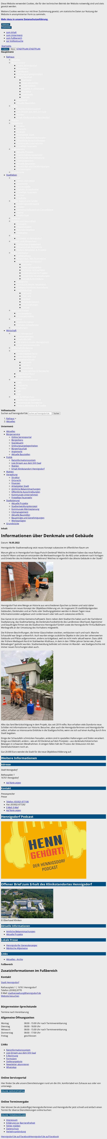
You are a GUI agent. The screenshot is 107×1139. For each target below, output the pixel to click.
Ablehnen (5, 24)
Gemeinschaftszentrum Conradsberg (35, 209)
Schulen (21, 206)
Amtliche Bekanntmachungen (31, 137)
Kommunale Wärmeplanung (30, 157)
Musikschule (23, 215)
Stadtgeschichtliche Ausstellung (32, 287)
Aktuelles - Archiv (14, 959)
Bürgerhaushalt (24, 77)
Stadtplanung (18, 149)
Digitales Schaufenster (28, 189)
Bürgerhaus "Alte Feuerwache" (32, 258)
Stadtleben (11, 175)
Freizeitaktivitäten (25, 316)
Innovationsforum (25, 359)
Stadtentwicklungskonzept (30, 154)
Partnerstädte (24, 186)
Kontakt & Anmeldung (33, 278)
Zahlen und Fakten (26, 180)
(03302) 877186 (17, 801)
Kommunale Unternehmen (30, 143)
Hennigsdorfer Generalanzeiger (21, 945)
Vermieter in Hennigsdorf (29, 238)
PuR (19, 391)
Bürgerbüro (22, 68)
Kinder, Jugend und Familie (24, 200)
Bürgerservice (18, 62)
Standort (26, 365)
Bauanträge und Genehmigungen (33, 166)
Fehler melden (13, 1125)
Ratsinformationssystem (29, 108)
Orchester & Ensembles (33, 270)
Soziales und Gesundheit (23, 221)
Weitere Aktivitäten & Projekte (31, 249)
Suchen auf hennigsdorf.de (14, 413)
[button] (27, 582)
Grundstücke (17, 172)
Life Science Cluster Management (33, 342)
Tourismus (16, 319)
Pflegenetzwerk (24, 226)
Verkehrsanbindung (16, 1131)
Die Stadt (15, 177)
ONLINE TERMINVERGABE (13, 1115)
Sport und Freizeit (20, 310)
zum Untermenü (14, 35)
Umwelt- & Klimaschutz (22, 396)
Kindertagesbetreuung (28, 203)
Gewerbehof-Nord (26, 373)
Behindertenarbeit (26, 229)
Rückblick (26, 91)
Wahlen (20, 114)
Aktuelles (15, 59)
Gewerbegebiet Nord (27, 353)
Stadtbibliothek (24, 290)
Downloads (27, 94)
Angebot (26, 298)
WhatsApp (11, 1067)
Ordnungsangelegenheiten (30, 74)
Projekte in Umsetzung (33, 88)
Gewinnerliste (28, 85)
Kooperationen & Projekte (35, 272)
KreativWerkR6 (24, 339)
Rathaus (10, 56)
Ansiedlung (27, 368)
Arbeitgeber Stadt (25, 134)
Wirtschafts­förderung (22, 347)
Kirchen (20, 195)
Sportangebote (24, 313)
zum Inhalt (11, 32)
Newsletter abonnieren (17, 1064)
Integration (22, 232)
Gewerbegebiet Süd (26, 356)
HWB (19, 382)
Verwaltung (17, 123)
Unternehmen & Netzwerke (35, 370)
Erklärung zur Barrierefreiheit (20, 1122)
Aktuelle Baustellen (26, 102)
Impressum (11, 1120)
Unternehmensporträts (28, 344)
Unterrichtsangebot (31, 267)
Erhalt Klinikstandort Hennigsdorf (33, 117)
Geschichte (22, 183)
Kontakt (26, 97)
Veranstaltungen (30, 304)
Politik (14, 105)
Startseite (26, 79)
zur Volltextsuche (14, 41)
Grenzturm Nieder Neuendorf (31, 284)
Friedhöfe (21, 198)
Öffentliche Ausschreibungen (31, 140)
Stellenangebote (14, 1061)
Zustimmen (6, 27)
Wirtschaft (11, 330)
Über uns (26, 296)
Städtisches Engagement (29, 244)
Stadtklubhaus (24, 255)
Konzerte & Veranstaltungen (36, 275)
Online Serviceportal (27, 65)
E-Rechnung (12, 1055)
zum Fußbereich (14, 38)
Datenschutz (12, 1128)
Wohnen (15, 235)
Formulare (11, 1058)
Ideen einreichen (30, 82)
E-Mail (12, 807)
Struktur (21, 126)
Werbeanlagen (24, 169)
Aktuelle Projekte (25, 151)
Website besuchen (10, 996)
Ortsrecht (21, 128)
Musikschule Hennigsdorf (29, 261)
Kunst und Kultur (19, 252)
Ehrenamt (21, 223)
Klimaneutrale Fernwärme (29, 247)
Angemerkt (22, 100)
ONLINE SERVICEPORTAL (13, 1091)
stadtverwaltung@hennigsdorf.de (24, 993)
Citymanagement (25, 160)
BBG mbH (21, 388)
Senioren (15, 218)
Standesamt (23, 71)
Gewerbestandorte (20, 350)
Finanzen (21, 131)
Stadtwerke (22, 385)
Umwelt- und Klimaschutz (24, 241)
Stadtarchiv (22, 281)
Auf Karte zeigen (13, 782)
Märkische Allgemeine (17, 948)
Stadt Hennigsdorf (10, 982)
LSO (18, 393)
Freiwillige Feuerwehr (27, 146)
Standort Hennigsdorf (22, 333)
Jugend (20, 212)
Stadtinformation (25, 321)
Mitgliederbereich (30, 301)
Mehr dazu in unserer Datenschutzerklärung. (24, 19)
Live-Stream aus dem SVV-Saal (31, 111)
